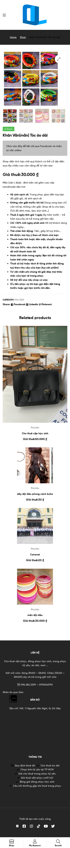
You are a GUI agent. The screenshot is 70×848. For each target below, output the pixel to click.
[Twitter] (53, 826)
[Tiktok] (38, 826)
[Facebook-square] (24, 826)
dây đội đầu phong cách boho (35, 494)
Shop (23, 37)
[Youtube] (46, 826)
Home (13, 37)
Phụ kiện (19, 299)
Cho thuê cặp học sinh (35, 433)
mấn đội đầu (35, 615)
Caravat (35, 554)
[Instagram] (31, 826)
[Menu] (4, 15)
